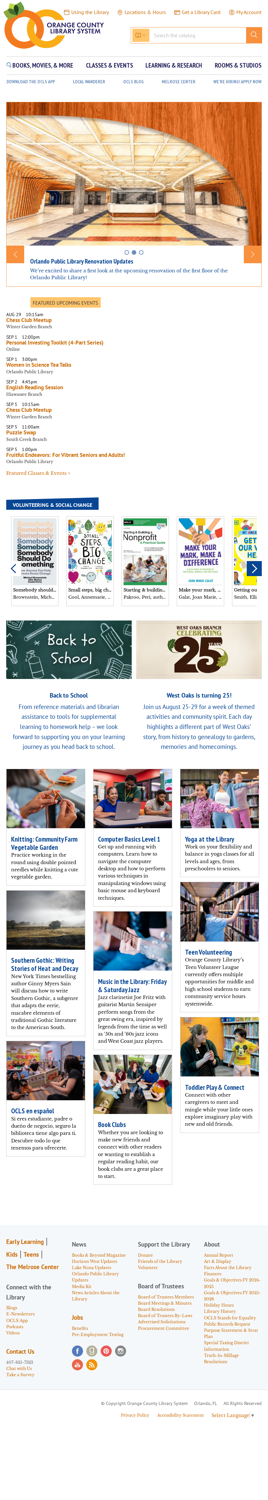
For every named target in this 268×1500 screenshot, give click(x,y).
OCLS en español (32, 1110)
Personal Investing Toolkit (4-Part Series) (56, 342)
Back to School (69, 695)
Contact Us (20, 1351)
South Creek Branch (26, 439)
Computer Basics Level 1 (129, 839)
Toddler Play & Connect (214, 1087)
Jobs (77, 1317)
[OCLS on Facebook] (77, 1351)
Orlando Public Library (29, 371)
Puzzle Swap (21, 432)
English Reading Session (34, 387)
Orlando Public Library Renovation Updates (81, 261)
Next (254, 568)
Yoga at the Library (209, 839)
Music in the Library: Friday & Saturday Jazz (132, 985)
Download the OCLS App (31, 81)
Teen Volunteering (208, 952)
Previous (13, 568)
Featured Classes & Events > (38, 473)
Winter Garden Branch (29, 326)
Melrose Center (178, 81)
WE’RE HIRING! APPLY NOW (237, 81)
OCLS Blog (133, 81)
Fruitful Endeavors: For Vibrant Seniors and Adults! (65, 455)
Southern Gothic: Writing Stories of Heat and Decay (44, 964)
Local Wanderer (89, 81)
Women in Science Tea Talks (38, 364)
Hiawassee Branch (24, 394)
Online (13, 349)
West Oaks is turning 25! (199, 695)
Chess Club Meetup (29, 320)
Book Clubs (112, 1124)
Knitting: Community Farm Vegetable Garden (44, 843)
